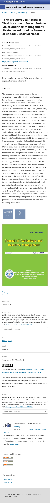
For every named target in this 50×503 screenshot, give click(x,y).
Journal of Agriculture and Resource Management (25, 7)
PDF (7, 293)
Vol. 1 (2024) (22, 13)
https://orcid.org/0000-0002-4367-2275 (15, 61)
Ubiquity (17, 426)
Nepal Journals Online (14, 1)
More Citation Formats (12, 329)
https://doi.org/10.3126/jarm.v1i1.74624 (19, 324)
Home (4, 13)
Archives (12, 13)
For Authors (7, 483)
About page (14, 444)
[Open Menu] (2, 7)
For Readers (7, 479)
